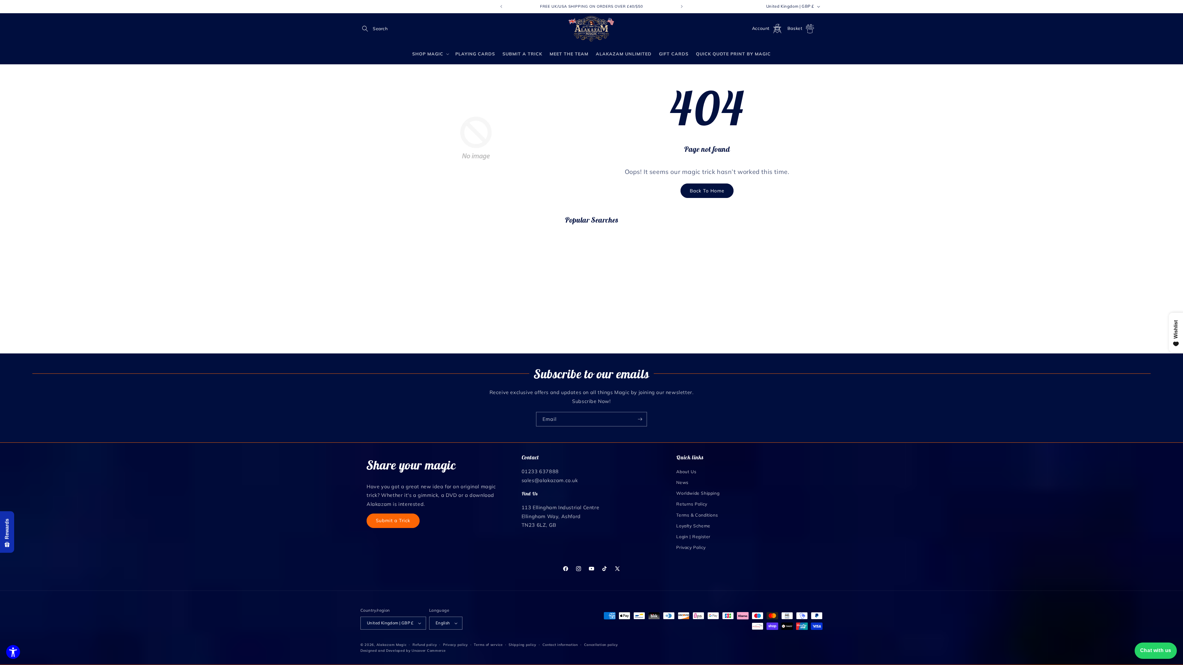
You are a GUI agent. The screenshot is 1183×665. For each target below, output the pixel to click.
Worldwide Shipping (697, 493)
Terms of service (488, 645)
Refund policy (425, 645)
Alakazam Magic (391, 645)
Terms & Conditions (697, 515)
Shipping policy (522, 645)
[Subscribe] (640, 419)
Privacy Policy (690, 547)
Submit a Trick (393, 520)
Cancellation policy (601, 645)
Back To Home (707, 191)
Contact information (560, 645)
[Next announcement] (682, 6)
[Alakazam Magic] (591, 28)
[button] (367, 28)
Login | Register (693, 536)
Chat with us (1155, 650)
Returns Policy (691, 504)
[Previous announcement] (501, 6)
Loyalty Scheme (693, 526)
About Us (686, 471)
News (682, 482)
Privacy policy (455, 645)
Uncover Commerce (428, 650)
